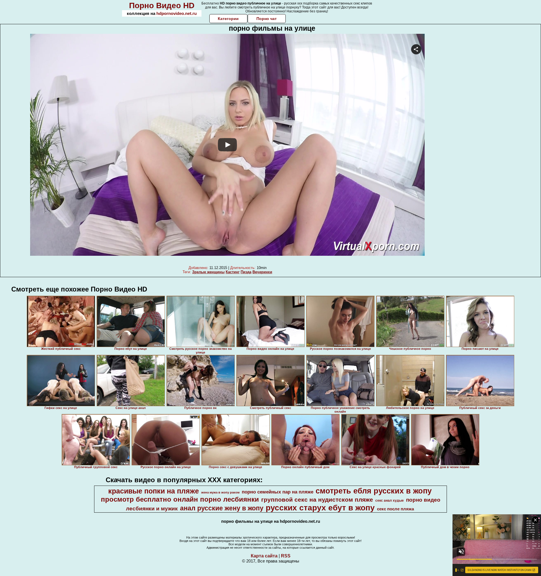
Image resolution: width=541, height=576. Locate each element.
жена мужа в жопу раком (220, 492)
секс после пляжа (395, 509)
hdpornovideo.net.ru (176, 13)
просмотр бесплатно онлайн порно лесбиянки (180, 499)
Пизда (246, 272)
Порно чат (266, 18)
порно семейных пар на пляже (277, 492)
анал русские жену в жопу (221, 508)
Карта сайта (264, 555)
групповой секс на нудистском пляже (317, 499)
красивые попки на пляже (153, 491)
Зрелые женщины (208, 272)
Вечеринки (262, 272)
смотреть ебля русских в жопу (374, 491)
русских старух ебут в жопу (320, 507)
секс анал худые (389, 500)
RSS (286, 555)
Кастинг (233, 272)
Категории (228, 18)
